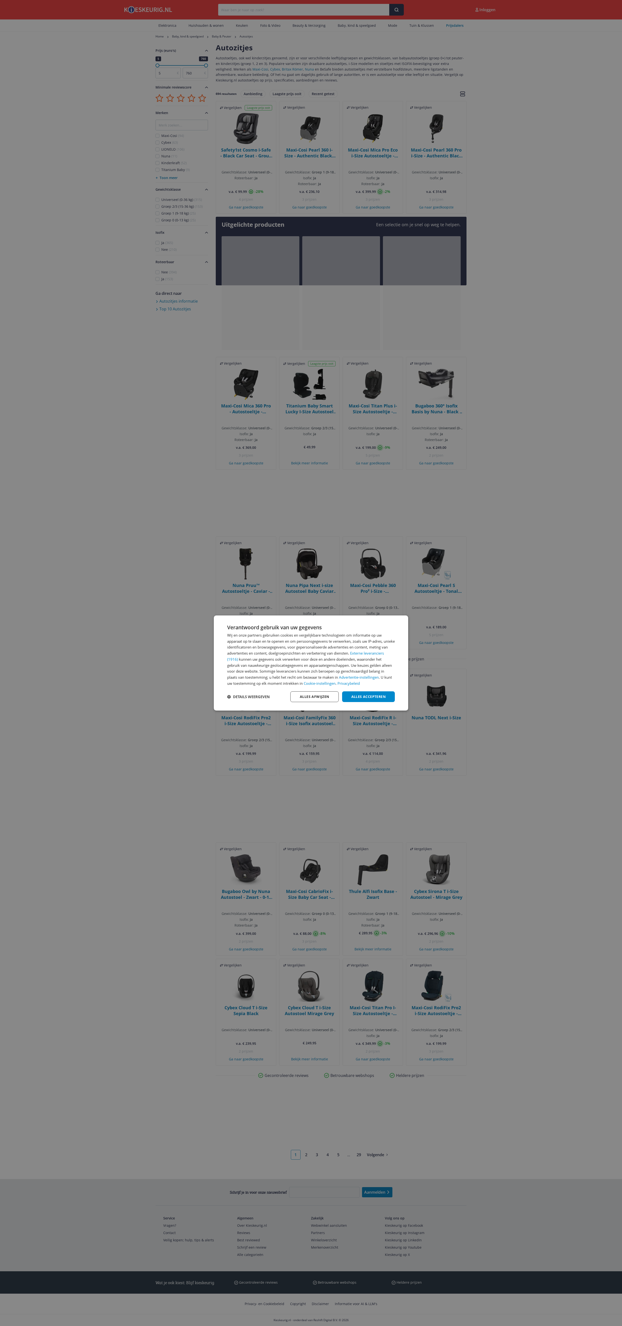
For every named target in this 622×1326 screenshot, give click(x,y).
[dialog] (311, 663)
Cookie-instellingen (320, 683)
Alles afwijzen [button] (314, 696)
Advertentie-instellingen (359, 677)
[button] (248, 696)
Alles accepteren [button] (368, 696)
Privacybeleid (348, 683)
